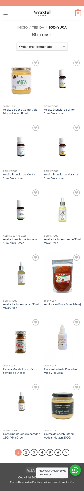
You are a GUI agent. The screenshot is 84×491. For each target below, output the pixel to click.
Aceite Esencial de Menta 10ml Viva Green (19, 176)
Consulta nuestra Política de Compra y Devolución (42, 482)
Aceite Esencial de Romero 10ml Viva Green (20, 241)
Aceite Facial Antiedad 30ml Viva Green (21, 306)
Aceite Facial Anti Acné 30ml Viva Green (62, 241)
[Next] (65, 452)
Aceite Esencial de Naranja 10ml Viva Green (61, 176)
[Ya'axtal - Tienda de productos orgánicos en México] (42, 13)
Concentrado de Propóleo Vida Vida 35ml (60, 370)
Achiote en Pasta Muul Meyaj (62, 304)
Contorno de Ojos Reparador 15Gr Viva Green (21, 435)
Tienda (38, 27)
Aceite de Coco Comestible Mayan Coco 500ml (20, 111)
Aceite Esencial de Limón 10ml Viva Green (59, 111)
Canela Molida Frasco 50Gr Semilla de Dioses (20, 370)
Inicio (22, 27)
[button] (5, 13)
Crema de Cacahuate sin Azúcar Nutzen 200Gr (59, 435)
